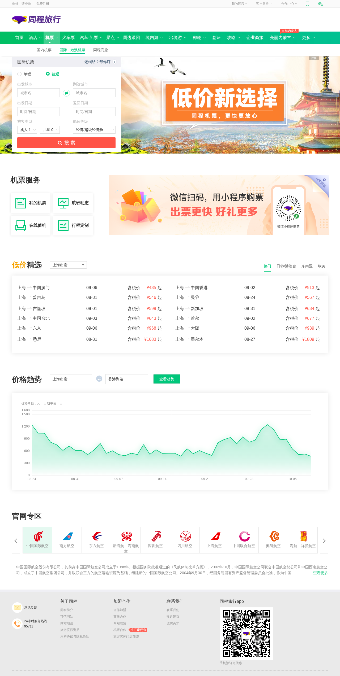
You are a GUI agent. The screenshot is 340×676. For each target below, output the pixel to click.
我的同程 (238, 4)
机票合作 (129, 630)
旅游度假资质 (69, 630)
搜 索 (69, 142)
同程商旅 (100, 50)
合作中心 (287, 4)
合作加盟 (119, 610)
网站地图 (66, 623)
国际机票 (25, 62)
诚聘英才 (173, 623)
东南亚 (307, 266)
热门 (267, 266)
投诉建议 (173, 616)
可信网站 (66, 616)
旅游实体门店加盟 (126, 636)
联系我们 (173, 610)
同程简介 (66, 610)
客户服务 (263, 4)
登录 (28, 4)
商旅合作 (119, 616)
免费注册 (42, 4)
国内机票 (44, 50)
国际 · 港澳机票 (72, 50)
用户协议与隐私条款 (74, 636)
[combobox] (38, 92)
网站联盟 (119, 623)
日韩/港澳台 (286, 266)
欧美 (321, 266)
